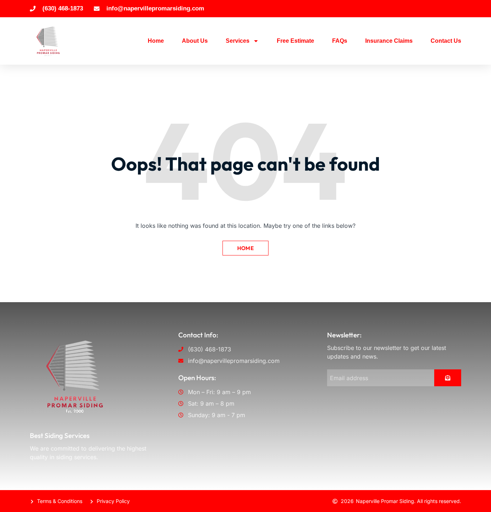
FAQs (339, 41)
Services (237, 41)
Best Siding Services (60, 435)
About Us (195, 41)
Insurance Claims (389, 41)
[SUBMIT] (447, 377)
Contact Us (446, 41)
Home (156, 41)
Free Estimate (295, 41)
